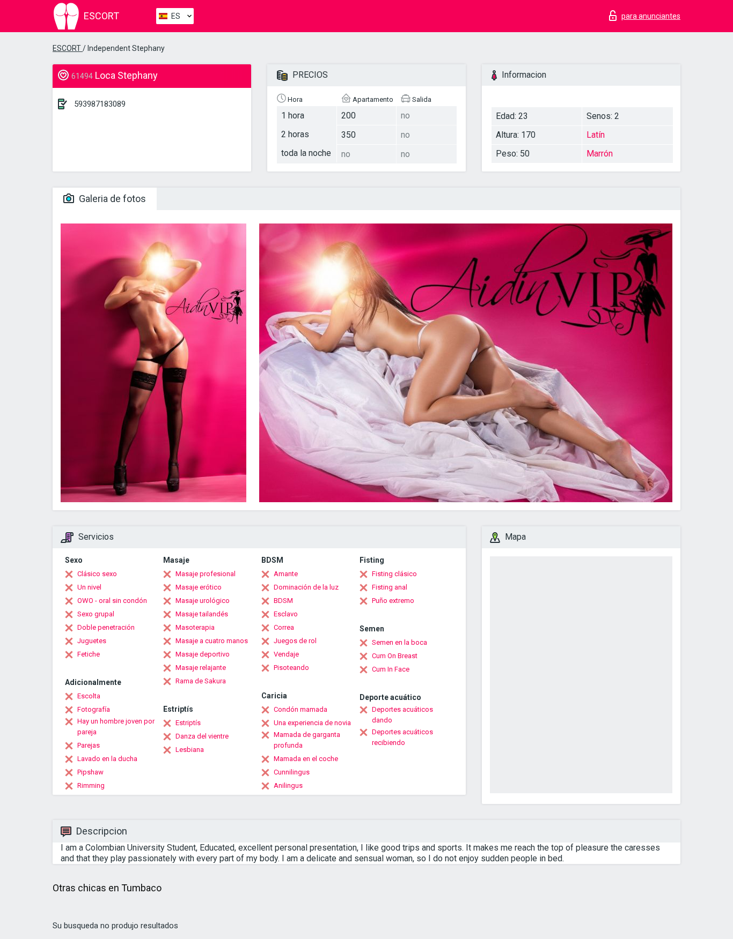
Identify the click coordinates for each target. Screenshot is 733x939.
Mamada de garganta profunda (307, 740)
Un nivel (89, 587)
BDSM (283, 601)
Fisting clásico (394, 574)
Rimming (91, 785)
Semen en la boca (399, 642)
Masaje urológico (202, 601)
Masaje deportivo (202, 654)
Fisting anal (389, 587)
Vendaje (286, 654)
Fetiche (88, 654)
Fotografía (93, 709)
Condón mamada (300, 709)
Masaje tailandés (201, 614)
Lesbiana (189, 750)
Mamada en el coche (306, 759)
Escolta (88, 696)
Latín (596, 135)
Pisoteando (291, 668)
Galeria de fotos (111, 198)
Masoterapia (195, 627)
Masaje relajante (200, 668)
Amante (286, 574)
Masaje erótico (198, 587)
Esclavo (286, 614)
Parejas (88, 745)
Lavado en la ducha (107, 759)
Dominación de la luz (306, 587)
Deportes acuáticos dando (402, 714)
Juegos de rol (295, 641)
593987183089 (100, 104)
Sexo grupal (95, 614)
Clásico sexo (97, 574)
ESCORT (68, 48)
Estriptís (188, 723)
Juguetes (91, 641)
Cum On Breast (394, 656)
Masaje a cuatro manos (211, 641)
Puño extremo (393, 601)
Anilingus (288, 785)
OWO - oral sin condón (112, 601)
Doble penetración (106, 627)
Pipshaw (90, 772)
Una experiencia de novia (312, 723)
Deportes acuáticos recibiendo (402, 737)
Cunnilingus (292, 772)
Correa (284, 627)
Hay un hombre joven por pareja (116, 726)
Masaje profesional (205, 574)
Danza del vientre (202, 736)
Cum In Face (390, 669)
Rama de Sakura (200, 681)
